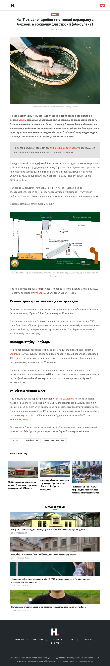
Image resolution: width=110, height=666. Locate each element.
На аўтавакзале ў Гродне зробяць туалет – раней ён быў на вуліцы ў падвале (48, 529)
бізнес (16, 440)
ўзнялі (13, 354)
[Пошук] (94, 5)
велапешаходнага (64, 398)
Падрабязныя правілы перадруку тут (77, 661)
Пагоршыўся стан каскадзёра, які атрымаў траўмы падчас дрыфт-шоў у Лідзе (48, 607)
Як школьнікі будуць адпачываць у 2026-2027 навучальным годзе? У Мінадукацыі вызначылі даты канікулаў (50, 580)
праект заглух (22, 419)
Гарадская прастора (54, 440)
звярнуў (42, 293)
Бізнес (55, 15)
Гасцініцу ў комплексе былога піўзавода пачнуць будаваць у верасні (44, 554)
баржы (22, 120)
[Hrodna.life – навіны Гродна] (13, 5)
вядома (78, 321)
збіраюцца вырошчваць (63, 148)
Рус (102, 5)
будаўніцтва (32, 440)
